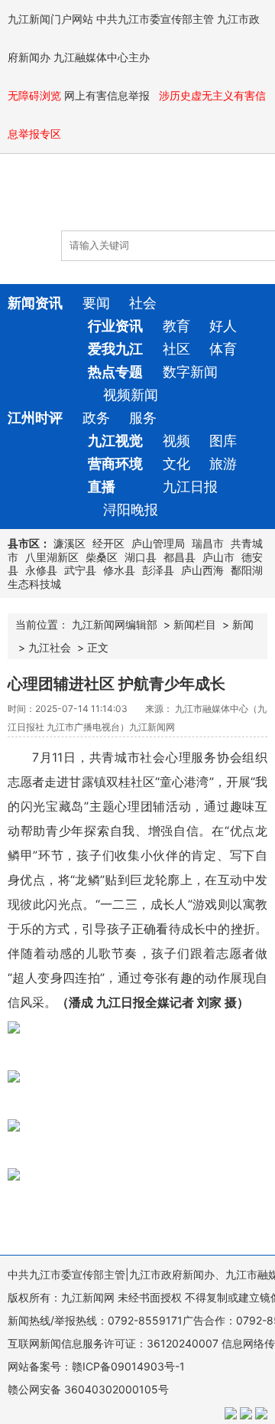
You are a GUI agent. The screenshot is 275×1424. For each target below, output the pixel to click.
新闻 (243, 624)
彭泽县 (158, 569)
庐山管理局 (158, 543)
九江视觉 (115, 441)
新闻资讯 (35, 303)
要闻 (96, 303)
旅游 (223, 464)
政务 (96, 418)
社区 (176, 349)
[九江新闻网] (95, 200)
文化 (176, 464)
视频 (176, 441)
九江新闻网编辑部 (114, 624)
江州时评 (35, 418)
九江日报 (190, 486)
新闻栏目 (194, 624)
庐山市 (218, 556)
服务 (143, 418)
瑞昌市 (208, 543)
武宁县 (80, 569)
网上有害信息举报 (108, 95)
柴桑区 (102, 556)
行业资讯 (115, 326)
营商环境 (115, 464)
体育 (223, 349)
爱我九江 (115, 349)
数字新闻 (190, 372)
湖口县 (141, 556)
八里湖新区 (52, 556)
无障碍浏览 (34, 95)
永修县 (41, 569)
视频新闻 (130, 395)
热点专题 (115, 372)
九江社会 (49, 647)
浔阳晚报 (130, 509)
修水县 (119, 569)
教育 (176, 326)
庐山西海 (202, 569)
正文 (97, 647)
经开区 (108, 543)
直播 (101, 486)
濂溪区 (69, 543)
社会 (143, 303)
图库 (223, 441)
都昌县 (179, 556)
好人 (223, 326)
